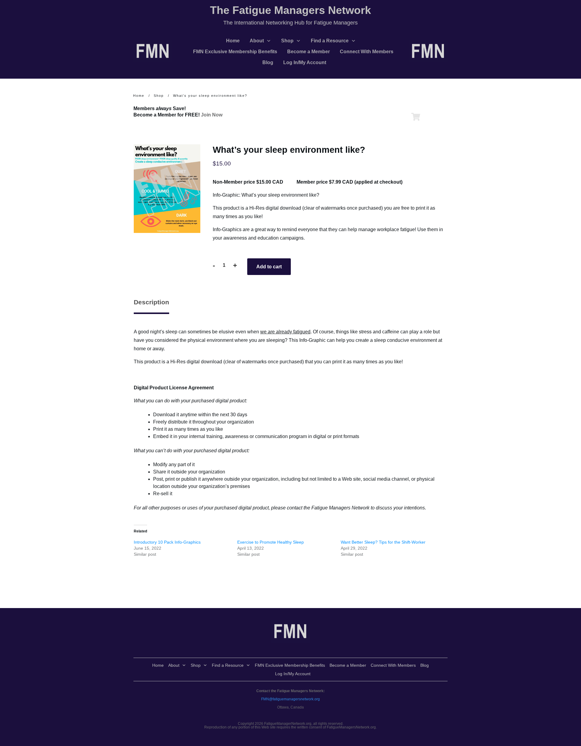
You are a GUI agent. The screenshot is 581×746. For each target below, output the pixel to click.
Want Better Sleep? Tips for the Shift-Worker (383, 542)
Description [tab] (151, 302)
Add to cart (269, 266)
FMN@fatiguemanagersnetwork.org (290, 699)
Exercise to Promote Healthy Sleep (270, 542)
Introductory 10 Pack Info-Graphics (167, 542)
